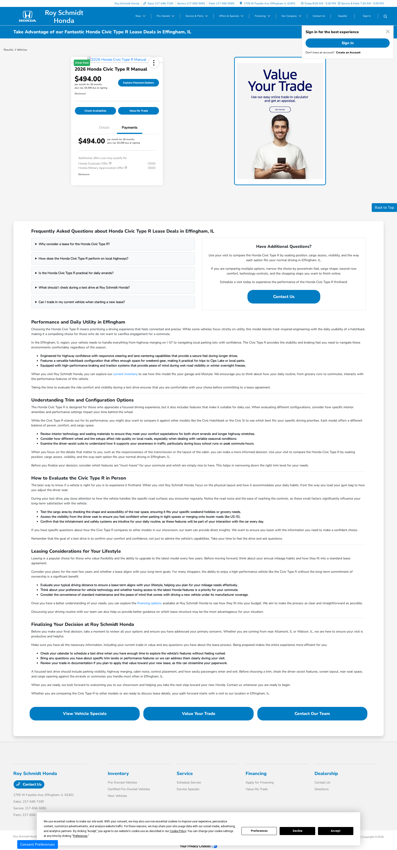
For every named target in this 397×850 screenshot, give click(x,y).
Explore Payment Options (138, 82)
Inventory (118, 773)
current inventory (125, 374)
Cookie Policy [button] (178, 831)
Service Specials (188, 789)
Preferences (259, 831)
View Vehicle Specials (85, 713)
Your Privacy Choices (196, 846)
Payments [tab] (129, 127)
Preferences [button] (80, 836)
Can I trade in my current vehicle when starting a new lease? (82, 302)
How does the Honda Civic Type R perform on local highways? (83, 258)
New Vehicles (117, 796)
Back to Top (384, 207)
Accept (335, 831)
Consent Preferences (37, 844)
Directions (322, 789)
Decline (297, 831)
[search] (385, 17)
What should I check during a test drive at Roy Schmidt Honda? (84, 287)
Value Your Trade (198, 713)
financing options (149, 603)
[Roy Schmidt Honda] (52, 15)
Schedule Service (189, 782)
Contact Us (284, 296)
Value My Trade (138, 111)
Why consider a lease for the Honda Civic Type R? (74, 244)
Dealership (326, 773)
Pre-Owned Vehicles (122, 782)
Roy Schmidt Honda (25, 836)
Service (185, 773)
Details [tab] (104, 127)
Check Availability (95, 111)
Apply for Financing (260, 782)
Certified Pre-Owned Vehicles (129, 789)
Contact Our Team (312, 713)
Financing (256, 773)
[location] (241, 3)
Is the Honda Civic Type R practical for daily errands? (76, 273)
